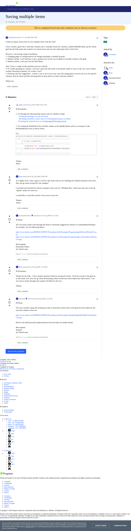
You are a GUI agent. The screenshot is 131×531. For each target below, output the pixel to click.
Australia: (17, 428)
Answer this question (16, 351)
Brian (21, 176)
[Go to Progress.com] (6, 474)
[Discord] (9, 447)
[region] (65, 525)
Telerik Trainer (23, 254)
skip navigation (10, 5)
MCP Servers (4, 369)
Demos (6, 385)
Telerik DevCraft (5, 361)
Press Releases (9, 487)
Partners (6, 397)
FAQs (6, 403)
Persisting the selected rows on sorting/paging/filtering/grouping (42, 121)
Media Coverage (9, 489)
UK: (15, 422)
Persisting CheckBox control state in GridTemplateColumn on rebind (44, 119)
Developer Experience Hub (13, 383)
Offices (6, 492)
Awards (6, 485)
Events (6, 401)
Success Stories (9, 410)
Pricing (6, 376)
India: (16, 424)
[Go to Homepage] (17, 5)
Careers (6, 490)
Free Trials (7, 374)
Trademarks (4, 516)
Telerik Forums (12, 9)
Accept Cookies (100, 526)
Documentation (9, 386)
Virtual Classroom (10, 399)
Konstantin (12, 37)
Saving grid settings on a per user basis (33, 116)
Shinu (21, 105)
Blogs (6, 392)
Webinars (7, 394)
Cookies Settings (120, 526)
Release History (9, 388)
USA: (16, 421)
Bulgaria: (16, 426)
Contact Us (7, 419)
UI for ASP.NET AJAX (26, 9)
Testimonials (8, 412)
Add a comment (12, 86)
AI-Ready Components (16, 369)
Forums (6, 390)
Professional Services (11, 396)
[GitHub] (9, 445)
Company (7, 481)
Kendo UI (3, 365)
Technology (8, 483)
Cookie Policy (30, 527)
